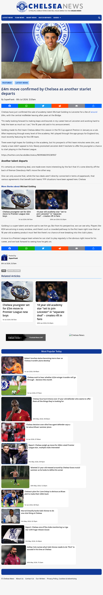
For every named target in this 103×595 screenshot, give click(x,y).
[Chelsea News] (77, 337)
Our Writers (40, 578)
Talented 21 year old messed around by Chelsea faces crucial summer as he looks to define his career (55, 468)
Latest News (7, 17)
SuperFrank (9, 99)
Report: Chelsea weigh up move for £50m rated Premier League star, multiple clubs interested (51, 446)
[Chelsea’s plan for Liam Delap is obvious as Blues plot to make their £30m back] (12, 498)
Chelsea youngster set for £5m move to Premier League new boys (17, 213)
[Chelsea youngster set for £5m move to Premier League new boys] (17, 199)
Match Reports (45, 17)
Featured (7, 82)
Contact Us (29, 578)
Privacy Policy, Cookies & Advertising (62, 578)
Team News (19, 17)
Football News (35, 337)
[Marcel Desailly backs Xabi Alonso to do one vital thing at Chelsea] (10, 516)
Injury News (31, 17)
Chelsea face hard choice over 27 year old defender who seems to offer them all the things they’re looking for (62, 400)
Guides (56, 17)
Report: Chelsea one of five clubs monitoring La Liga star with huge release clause (46, 528)
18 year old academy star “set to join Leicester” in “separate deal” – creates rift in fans (51, 213)
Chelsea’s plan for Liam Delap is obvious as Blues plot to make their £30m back (45, 492)
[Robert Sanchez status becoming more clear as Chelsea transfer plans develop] (12, 365)
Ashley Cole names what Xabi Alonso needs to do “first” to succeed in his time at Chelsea (51, 548)
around (94, 112)
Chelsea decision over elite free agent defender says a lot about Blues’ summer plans (48, 425)
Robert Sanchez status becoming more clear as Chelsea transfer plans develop (43, 359)
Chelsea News (8, 578)
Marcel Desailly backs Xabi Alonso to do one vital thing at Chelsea (37, 511)
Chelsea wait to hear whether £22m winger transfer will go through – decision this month (51, 378)
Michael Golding (14, 271)
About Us (19, 578)
